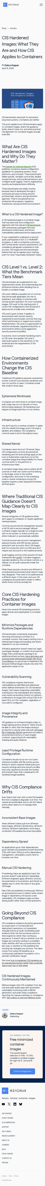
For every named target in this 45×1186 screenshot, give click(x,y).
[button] (40, 5)
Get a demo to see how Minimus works (24, 997)
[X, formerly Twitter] (9, 1104)
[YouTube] (3, 1104)
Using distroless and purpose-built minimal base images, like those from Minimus (22, 659)
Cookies (4, 1176)
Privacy (16, 1176)
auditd (19, 557)
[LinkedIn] (14, 1104)
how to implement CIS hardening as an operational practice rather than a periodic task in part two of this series (22, 963)
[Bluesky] (20, 1104)
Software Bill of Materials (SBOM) (22, 731)
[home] (11, 5)
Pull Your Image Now (22, 1071)
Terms (10, 1176)
